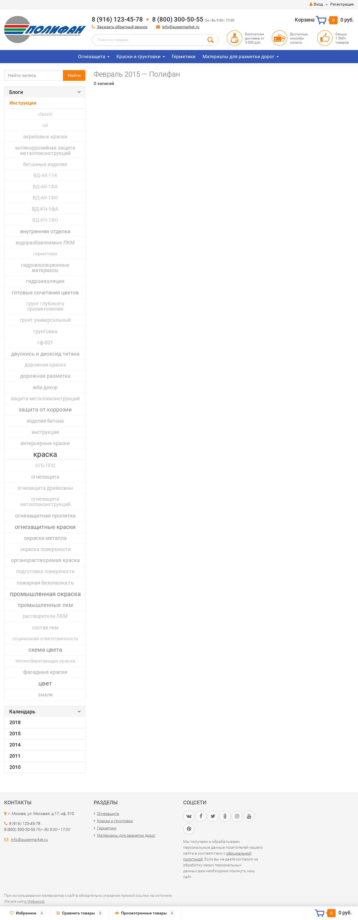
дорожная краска (45, 365)
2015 (15, 733)
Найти (74, 75)
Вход (318, 4)
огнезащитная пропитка (45, 515)
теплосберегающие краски (45, 661)
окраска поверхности (45, 549)
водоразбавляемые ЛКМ (45, 242)
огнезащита (45, 477)
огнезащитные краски (45, 526)
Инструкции (23, 103)
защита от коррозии (45, 409)
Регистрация (342, 4)
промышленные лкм (45, 605)
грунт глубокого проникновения (45, 306)
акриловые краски (45, 136)
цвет (45, 683)
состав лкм (45, 627)
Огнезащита (91, 56)
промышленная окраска (45, 593)
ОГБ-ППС (45, 465)
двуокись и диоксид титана (45, 354)
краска (45, 454)
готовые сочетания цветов (45, 292)
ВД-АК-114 (45, 175)
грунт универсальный (45, 320)
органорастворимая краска (45, 560)
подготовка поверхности (45, 571)
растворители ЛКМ (45, 616)
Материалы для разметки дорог (238, 56)
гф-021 (45, 343)
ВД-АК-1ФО (45, 197)
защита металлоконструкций (45, 398)
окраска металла (45, 538)
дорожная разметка (45, 376)
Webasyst (36, 901)
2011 (15, 756)
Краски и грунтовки (138, 56)
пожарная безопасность (45, 583)
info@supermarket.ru (180, 27)
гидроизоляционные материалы (45, 267)
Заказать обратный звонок (122, 27)
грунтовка (45, 331)
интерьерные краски (45, 443)
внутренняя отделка (45, 231)
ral (45, 125)
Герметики (184, 56)
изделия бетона (45, 421)
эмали (45, 694)
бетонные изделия (45, 164)
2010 (15, 767)
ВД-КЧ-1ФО (45, 220)
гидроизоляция (45, 281)
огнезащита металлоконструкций (45, 501)
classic (45, 114)
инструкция (45, 432)
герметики (45, 253)
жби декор (45, 387)
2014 (15, 745)
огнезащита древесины (45, 488)
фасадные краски (45, 672)
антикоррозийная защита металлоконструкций (45, 150)
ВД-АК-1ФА (45, 186)
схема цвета (45, 649)
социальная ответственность (45, 638)
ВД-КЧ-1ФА (45, 209)
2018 (15, 722)
